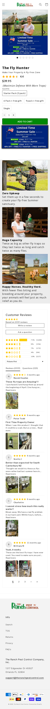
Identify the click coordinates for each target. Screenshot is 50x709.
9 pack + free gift (35, 100)
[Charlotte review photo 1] (12, 528)
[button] (3, 5)
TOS (8, 631)
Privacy (9, 643)
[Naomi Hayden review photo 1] (12, 400)
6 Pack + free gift (13, 100)
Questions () (30, 368)
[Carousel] (25, 32)
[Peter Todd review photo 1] (12, 441)
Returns (9, 637)
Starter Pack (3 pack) (15, 93)
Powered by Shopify (35, 704)
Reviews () (13, 368)
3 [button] (25, 581)
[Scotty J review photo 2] (25, 484)
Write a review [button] (25, 325)
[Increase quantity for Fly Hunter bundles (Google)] (13, 115)
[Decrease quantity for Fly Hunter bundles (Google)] (4, 115)
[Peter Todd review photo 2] (25, 441)
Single (7, 108)
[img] (20, 375)
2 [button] (19, 581)
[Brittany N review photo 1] (12, 568)
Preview (5, 32)
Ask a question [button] (25, 332)
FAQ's (8, 649)
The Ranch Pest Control (21, 704)
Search (9, 624)
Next (44, 32)
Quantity (5, 89)
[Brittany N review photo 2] (25, 568)
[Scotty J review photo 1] (12, 484)
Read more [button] (11, 390)
